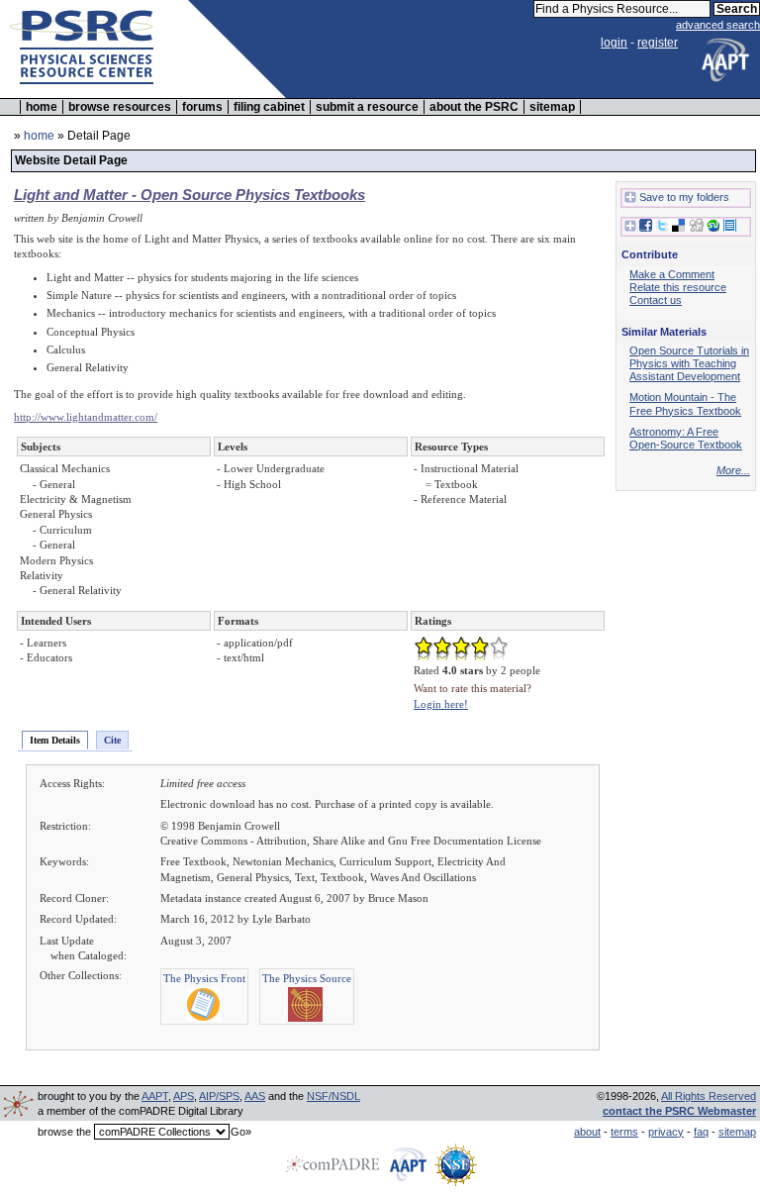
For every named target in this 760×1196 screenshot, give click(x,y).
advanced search (718, 25)
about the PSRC (474, 107)
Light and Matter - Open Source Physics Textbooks (189, 194)
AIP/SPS (219, 1096)
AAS (254, 1096)
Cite (112, 740)
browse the (64, 1132)
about (587, 1132)
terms (624, 1132)
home (41, 107)
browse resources (119, 107)
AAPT (155, 1096)
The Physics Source (306, 978)
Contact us (655, 300)
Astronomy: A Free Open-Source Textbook (685, 438)
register (657, 43)
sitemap (552, 107)
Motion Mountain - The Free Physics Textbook (685, 403)
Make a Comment (671, 274)
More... (733, 470)
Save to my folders (684, 197)
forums (202, 107)
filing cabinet (269, 107)
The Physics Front (204, 978)
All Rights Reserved (708, 1096)
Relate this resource (677, 287)
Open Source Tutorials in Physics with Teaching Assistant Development (689, 363)
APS (183, 1096)
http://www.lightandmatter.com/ (85, 417)
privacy (666, 1132)
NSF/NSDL (333, 1096)
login (614, 43)
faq (701, 1132)
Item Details (55, 740)
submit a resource (367, 107)
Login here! (441, 704)
